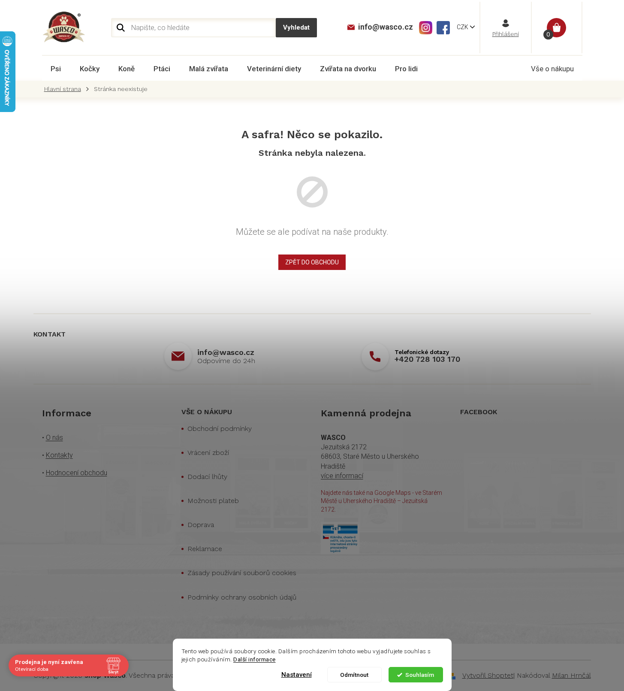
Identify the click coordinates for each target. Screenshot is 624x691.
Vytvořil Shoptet (487, 675)
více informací (342, 476)
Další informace (254, 659)
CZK (463, 27)
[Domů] (65, 89)
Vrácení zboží (208, 453)
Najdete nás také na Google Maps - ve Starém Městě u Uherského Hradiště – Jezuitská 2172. (381, 501)
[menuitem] (55, 69)
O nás (54, 437)
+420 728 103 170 (427, 359)
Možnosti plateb (213, 501)
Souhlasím (419, 674)
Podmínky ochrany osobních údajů (241, 597)
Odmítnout (354, 674)
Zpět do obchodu (312, 262)
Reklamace (204, 549)
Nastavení (296, 675)
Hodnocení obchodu (76, 473)
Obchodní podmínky (219, 428)
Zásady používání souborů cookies (241, 573)
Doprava (200, 525)
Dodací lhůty (207, 477)
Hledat (296, 27)
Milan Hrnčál (571, 675)
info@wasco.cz (225, 352)
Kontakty (59, 455)
